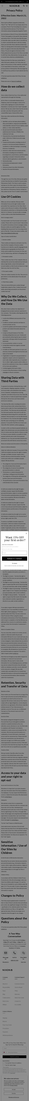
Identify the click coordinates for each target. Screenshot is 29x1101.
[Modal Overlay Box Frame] (14, 550)
